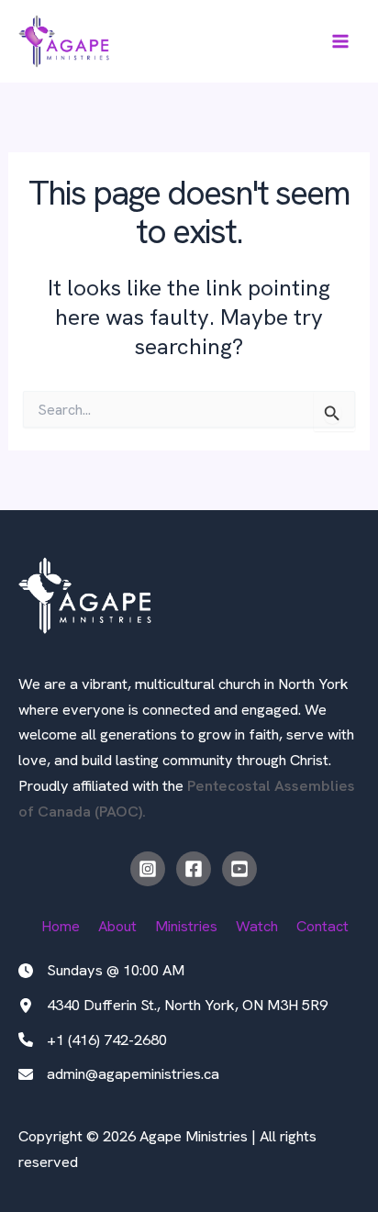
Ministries (186, 926)
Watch (257, 926)
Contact (322, 926)
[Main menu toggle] (340, 41)
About (117, 926)
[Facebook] (193, 868)
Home (60, 926)
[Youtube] (239, 868)
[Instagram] (147, 868)
